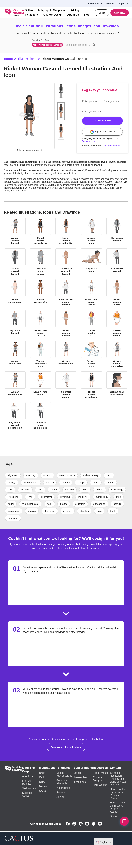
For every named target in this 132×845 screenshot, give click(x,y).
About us (111, 3)
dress (96, 475)
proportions (51, 503)
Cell (42, 769)
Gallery (29, 10)
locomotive (66, 489)
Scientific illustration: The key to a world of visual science (118, 771)
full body (71, 482)
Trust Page (63, 837)
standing (12, 510)
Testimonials (29, 780)
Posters (61, 785)
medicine (103, 489)
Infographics (64, 780)
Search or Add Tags (40, 40)
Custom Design (51, 14)
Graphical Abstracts (62, 774)
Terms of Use (88, 135)
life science (34, 489)
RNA (42, 774)
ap (112, 468)
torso (28, 510)
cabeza (49, 475)
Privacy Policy (91, 837)
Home (8, 59)
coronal (65, 475)
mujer (44, 496)
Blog (82, 14)
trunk (42, 510)
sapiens (69, 503)
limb (50, 489)
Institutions (31, 14)
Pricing (73, 10)
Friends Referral (26, 775)
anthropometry (94, 468)
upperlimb (58, 510)
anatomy (31, 468)
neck (83, 496)
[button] (48, 45)
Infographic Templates (51, 10)
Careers (124, 839)
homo (87, 482)
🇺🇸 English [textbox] (102, 842)
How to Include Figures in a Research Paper (118, 784)
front (41, 482)
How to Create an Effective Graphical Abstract (118, 797)
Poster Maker (99, 765)
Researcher (81, 769)
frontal (55, 482)
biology (12, 475)
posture (32, 503)
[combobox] (77, 45)
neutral (98, 496)
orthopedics (14, 503)
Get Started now (102, 114)
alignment (13, 468)
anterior (48, 468)
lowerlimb (85, 489)
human (101, 482)
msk (31, 496)
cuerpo (81, 475)
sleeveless (86, 503)
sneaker (104, 503)
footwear (25, 482)
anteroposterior (69, 468)
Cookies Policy (108, 837)
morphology (14, 496)
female (110, 475)
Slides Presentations (65, 767)
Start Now (120, 12)
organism (114, 496)
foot (10, 482)
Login (102, 12)
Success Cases (30, 785)
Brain (43, 765)
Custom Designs (96, 771)
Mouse (43, 779)
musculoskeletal (64, 496)
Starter (78, 765)
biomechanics (31, 475)
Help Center (99, 777)
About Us (70, 14)
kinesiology (14, 489)
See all (43, 783)
